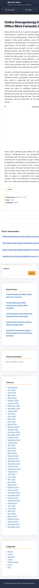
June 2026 (12, 393)
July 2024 (11, 445)
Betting (10, 552)
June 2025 (12, 416)
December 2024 (14, 432)
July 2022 (11, 506)
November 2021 (14, 527)
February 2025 (13, 427)
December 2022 (14, 493)
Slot (9, 567)
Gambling (11, 557)
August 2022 (12, 503)
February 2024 (13, 456)
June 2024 (12, 448)
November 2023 (14, 464)
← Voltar (9, 189)
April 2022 (12, 514)
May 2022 (11, 511)
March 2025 (12, 424)
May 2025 (11, 419)
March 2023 (12, 485)
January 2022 (13, 522)
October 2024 (13, 437)
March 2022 (12, 516)
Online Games (13, 562)
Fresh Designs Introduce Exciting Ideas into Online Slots (19, 323)
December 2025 (14, 406)
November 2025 (14, 408)
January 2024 (13, 458)
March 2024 (12, 453)
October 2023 (13, 466)
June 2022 (12, 508)
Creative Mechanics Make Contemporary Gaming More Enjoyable (17, 305)
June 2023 (12, 477)
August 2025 (12, 411)
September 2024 (14, 440)
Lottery (10, 559)
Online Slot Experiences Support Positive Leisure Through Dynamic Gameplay (19, 333)
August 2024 (12, 443)
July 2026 (11, 390)
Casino (16, 202)
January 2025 (13, 430)
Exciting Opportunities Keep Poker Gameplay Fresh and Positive (19, 315)
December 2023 (14, 461)
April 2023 (12, 482)
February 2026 (13, 401)
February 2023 (13, 487)
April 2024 (12, 451)
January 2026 (13, 403)
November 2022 (14, 495)
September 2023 (14, 469)
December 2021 (14, 524)
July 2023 (11, 474)
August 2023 (12, 472)
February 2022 (13, 519)
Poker (10, 565)
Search (6, 268)
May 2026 (11, 395)
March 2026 (12, 398)
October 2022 (13, 498)
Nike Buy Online (14, 2)
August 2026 (12, 387)
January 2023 (13, 490)
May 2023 (11, 479)
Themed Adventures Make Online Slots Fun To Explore (19, 295)
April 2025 (12, 422)
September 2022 (14, 500)
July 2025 (11, 414)
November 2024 (14, 435)
